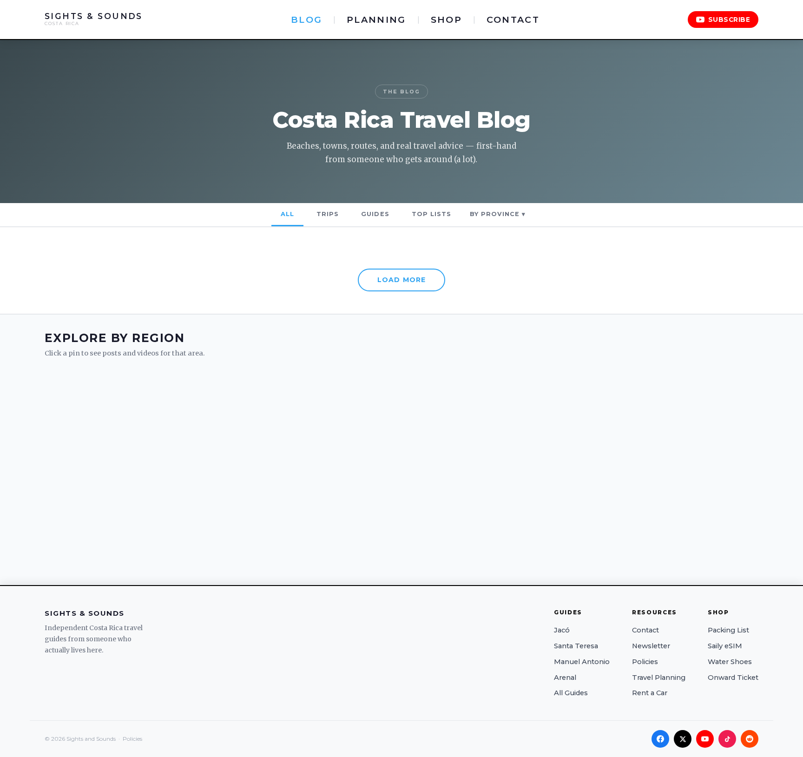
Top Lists (431, 214)
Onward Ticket (733, 677)
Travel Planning (658, 677)
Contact (513, 19)
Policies (645, 662)
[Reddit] (749, 739)
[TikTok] (727, 739)
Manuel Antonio (582, 662)
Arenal (565, 677)
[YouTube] (705, 739)
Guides (375, 214)
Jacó (562, 630)
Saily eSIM (725, 646)
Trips (327, 214)
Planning (376, 19)
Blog (306, 19)
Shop (446, 19)
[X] (682, 739)
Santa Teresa (576, 646)
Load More (401, 280)
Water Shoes (730, 662)
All (287, 214)
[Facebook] (660, 739)
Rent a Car (649, 693)
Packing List (728, 630)
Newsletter (651, 646)
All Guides (571, 693)
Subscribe (729, 19)
